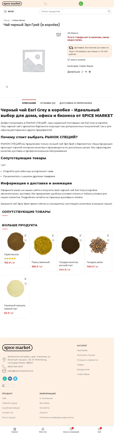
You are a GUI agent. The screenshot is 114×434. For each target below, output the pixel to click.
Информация (48, 393)
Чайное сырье (9, 403)
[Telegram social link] (90, 72)
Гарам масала (11, 254)
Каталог (82, 345)
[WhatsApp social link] (82, 72)
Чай (4, 398)
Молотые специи (86, 355)
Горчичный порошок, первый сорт (15, 307)
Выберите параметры (25, 235)
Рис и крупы (8, 417)
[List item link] (29, 359)
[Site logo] (12, 3)
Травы (80, 364)
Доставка (44, 403)
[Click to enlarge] (7, 87)
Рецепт (44, 412)
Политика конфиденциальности (57, 417)
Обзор (6, 20)
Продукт (7, 393)
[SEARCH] (109, 11)
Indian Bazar (19, 20)
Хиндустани (83, 369)
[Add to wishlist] (25, 240)
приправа (82, 350)
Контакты (44, 408)
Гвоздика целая (95, 262)
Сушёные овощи (11, 408)
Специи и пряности (87, 360)
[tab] (29, 102)
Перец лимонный (41, 262)
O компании (46, 398)
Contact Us (7, 412)
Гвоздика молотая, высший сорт (68, 264)
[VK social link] (86, 72)
